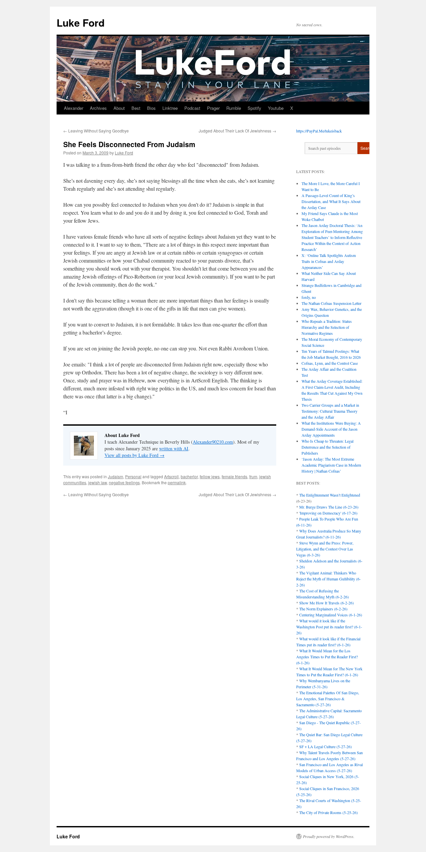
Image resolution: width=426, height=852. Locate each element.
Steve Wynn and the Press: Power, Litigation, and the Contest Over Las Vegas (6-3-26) (324, 548)
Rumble (233, 108)
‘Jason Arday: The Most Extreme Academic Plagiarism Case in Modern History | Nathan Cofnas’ (331, 465)
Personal (133, 476)
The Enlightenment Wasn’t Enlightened (329, 495)
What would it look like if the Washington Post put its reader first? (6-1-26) (329, 626)
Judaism (115, 476)
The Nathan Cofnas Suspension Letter (331, 303)
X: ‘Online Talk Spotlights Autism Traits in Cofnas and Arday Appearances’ (329, 261)
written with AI (173, 448)
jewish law (97, 482)
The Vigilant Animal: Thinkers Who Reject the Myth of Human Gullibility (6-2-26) (328, 578)
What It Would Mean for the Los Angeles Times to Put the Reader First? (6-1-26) (327, 656)
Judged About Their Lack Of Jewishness (237, 130)
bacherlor (189, 476)
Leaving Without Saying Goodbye (96, 130)
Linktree (170, 108)
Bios (151, 108)
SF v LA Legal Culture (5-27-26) (325, 746)
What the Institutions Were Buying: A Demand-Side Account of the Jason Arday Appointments (331, 429)
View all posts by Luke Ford (134, 455)
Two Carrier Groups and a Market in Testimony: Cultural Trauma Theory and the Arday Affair (330, 411)
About (119, 108)
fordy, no (309, 297)
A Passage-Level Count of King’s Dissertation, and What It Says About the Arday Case (331, 201)
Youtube (276, 108)
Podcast (192, 108)
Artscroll (171, 476)
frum (253, 476)
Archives (98, 108)
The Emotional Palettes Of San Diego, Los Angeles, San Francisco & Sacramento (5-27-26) (327, 698)
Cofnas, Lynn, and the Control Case (330, 363)
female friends (234, 476)
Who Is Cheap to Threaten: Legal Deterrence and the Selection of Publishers (327, 447)
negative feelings (124, 482)
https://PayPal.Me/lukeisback (319, 130)
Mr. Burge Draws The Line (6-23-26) (328, 507)
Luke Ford (81, 22)
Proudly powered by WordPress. (328, 836)
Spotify (254, 108)
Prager (213, 108)
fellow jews (210, 476)
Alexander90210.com (213, 442)
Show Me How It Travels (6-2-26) (326, 602)
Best (135, 108)
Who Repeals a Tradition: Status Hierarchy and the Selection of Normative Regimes (327, 327)
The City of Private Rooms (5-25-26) (328, 812)
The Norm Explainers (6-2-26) (323, 608)
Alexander (73, 108)
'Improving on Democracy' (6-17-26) (328, 513)
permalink (177, 482)
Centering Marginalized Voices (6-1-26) (330, 614)
